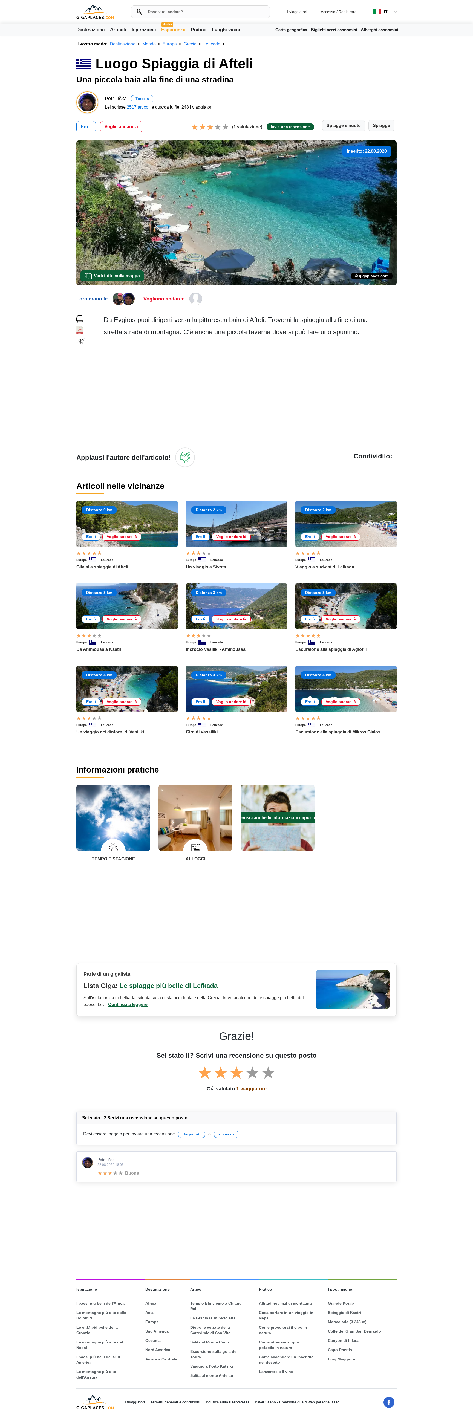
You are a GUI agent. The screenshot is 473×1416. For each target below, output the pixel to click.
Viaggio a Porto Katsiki (211, 1366)
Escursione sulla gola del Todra (214, 1354)
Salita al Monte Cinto (209, 1342)
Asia (149, 1312)
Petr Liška (106, 1159)
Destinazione (90, 29)
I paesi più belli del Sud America (98, 1360)
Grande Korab (341, 1303)
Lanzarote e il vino (276, 1371)
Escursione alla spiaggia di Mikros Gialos (337, 732)
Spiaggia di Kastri (344, 1312)
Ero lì (86, 126)
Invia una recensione (290, 127)
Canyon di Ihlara (343, 1340)
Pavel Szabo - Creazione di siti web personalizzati (297, 1402)
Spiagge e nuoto (344, 125)
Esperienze (173, 29)
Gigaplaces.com (95, 11)
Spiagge (381, 125)
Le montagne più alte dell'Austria (96, 1374)
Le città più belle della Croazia (97, 1330)
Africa (150, 1303)
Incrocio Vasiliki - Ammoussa (216, 649)
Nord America (157, 1350)
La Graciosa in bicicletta (213, 1318)
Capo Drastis (340, 1350)
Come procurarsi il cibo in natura (283, 1330)
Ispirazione (144, 29)
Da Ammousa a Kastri (98, 649)
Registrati (192, 1134)
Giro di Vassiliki (202, 732)
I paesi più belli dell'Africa (100, 1303)
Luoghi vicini (226, 29)
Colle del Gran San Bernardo (354, 1331)
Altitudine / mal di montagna (285, 1303)
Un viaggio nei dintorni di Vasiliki (110, 732)
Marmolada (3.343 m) (347, 1322)
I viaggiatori (297, 12)
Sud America (157, 1331)
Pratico (198, 29)
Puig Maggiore (341, 1359)
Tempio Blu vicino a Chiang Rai (216, 1306)
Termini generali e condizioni (175, 1402)
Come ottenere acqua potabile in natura (279, 1345)
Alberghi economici (379, 29)
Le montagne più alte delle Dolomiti (101, 1315)
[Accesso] (185, 457)
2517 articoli (139, 107)
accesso (226, 1134)
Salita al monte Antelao (211, 1375)
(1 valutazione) (247, 127)
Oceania (153, 1340)
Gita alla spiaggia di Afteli (102, 567)
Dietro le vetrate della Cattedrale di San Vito (210, 1330)
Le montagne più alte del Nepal (99, 1345)
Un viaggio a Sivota (206, 567)
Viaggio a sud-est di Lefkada (324, 567)
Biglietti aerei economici (334, 29)
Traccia (142, 98)
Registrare (348, 12)
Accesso (328, 12)
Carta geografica (291, 29)
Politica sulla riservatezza (227, 1402)
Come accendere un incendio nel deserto (286, 1360)
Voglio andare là (121, 126)
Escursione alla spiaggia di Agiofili (331, 649)
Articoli (118, 29)
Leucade (107, 560)
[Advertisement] (250, 391)
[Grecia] (95, 559)
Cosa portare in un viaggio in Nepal (286, 1315)
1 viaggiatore (251, 1088)
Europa (81, 560)
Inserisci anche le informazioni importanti (277, 817)
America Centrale (161, 1359)
